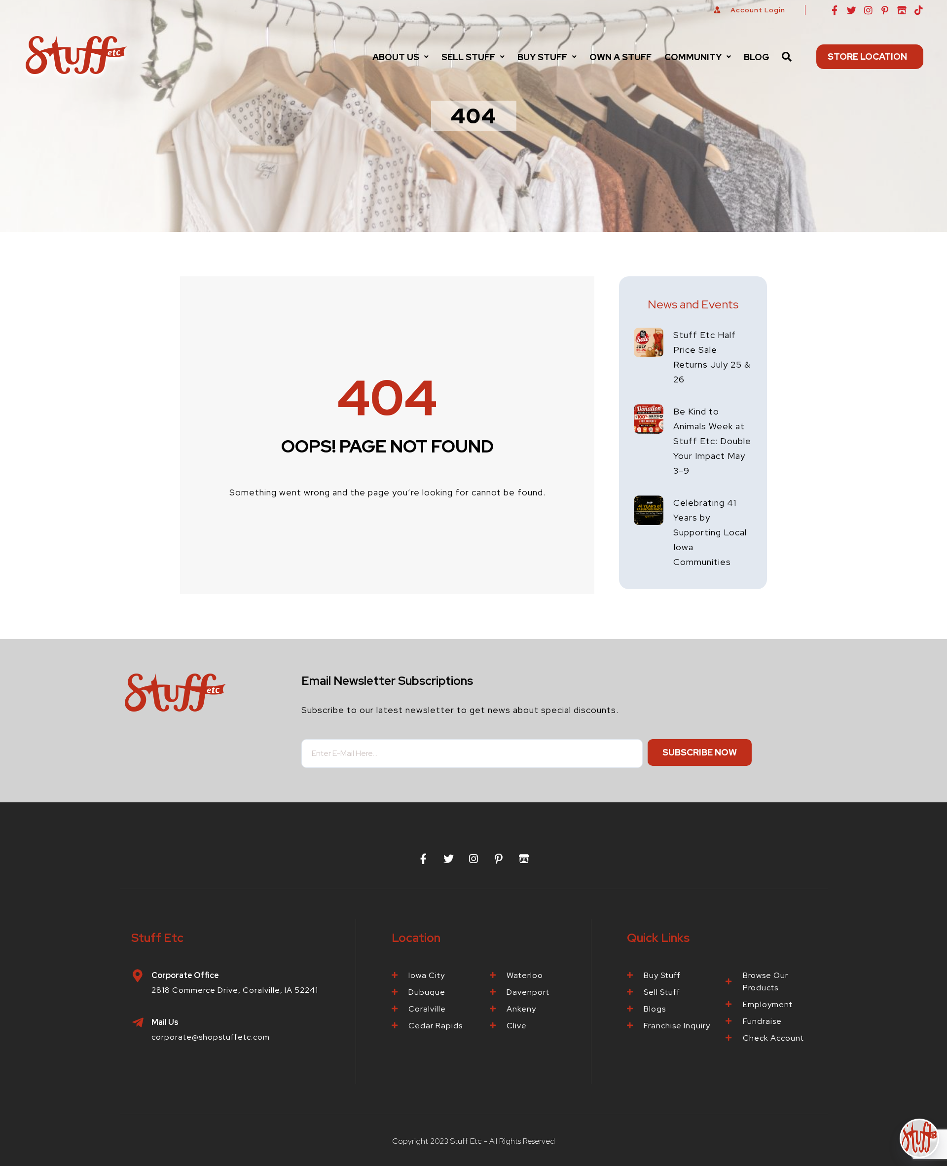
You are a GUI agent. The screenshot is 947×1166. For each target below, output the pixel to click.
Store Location (867, 56)
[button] (400, 57)
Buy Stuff (542, 57)
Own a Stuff (620, 57)
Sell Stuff (468, 57)
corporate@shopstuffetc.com (210, 1037)
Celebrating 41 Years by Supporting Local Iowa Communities (710, 532)
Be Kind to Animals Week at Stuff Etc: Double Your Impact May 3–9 (712, 441)
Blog (756, 57)
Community (693, 57)
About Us (395, 57)
